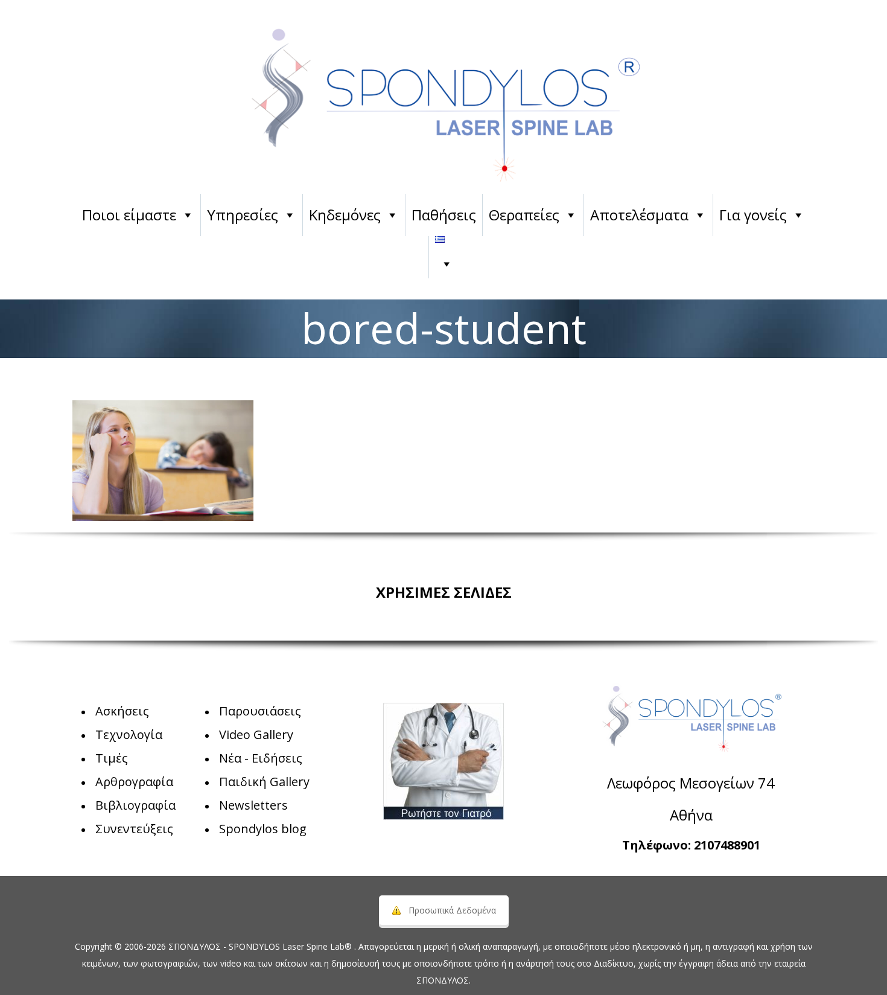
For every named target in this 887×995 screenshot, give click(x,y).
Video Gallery (256, 734)
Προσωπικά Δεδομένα (452, 910)
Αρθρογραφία (134, 781)
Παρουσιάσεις (260, 711)
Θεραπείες (524, 215)
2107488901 (727, 845)
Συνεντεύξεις (134, 829)
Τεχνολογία (128, 734)
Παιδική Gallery (264, 781)
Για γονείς (753, 215)
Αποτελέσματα (639, 215)
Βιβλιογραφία (135, 805)
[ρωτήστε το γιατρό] (443, 761)
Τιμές (111, 758)
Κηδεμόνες (345, 215)
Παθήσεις (444, 215)
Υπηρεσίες (242, 215)
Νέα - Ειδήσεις (260, 758)
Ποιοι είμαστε (129, 215)
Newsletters (253, 805)
